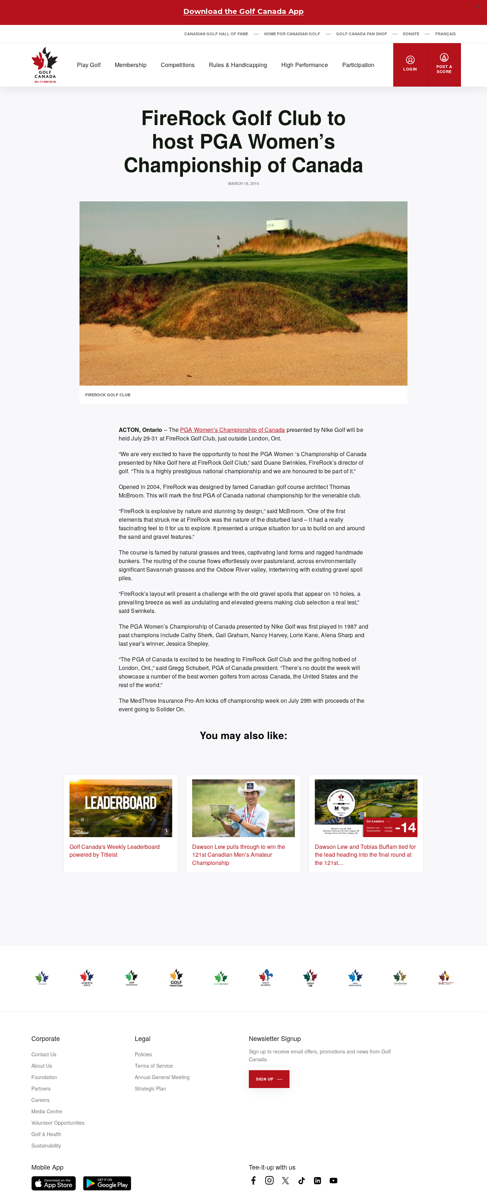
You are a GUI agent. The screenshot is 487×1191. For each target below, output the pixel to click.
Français (445, 33)
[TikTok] (301, 1180)
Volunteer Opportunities (57, 1122)
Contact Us (43, 1054)
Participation (358, 65)
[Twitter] (285, 1180)
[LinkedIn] (317, 1180)
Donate (411, 33)
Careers (40, 1099)
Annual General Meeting (162, 1077)
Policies (143, 1054)
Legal (142, 1038)
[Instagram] (269, 1180)
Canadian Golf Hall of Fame (216, 33)
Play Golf (89, 65)
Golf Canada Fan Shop (361, 33)
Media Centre (46, 1111)
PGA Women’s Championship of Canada (232, 430)
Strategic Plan (150, 1088)
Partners (41, 1088)
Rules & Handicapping (238, 65)
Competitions (178, 65)
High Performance (304, 65)
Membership (131, 65)
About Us (41, 1065)
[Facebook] (253, 1180)
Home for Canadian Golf (292, 33)
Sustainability (46, 1145)
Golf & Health (46, 1134)
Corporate (45, 1038)
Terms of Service (154, 1065)
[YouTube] (333, 1180)
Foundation (44, 1077)
